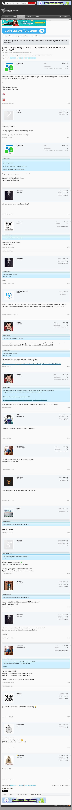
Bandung (66, 419)
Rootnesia (19, 540)
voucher (50, 55)
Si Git (18, 415)
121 (26, 58)
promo (44, 55)
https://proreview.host (63, 450)
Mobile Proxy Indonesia (63, 327)
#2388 (68, 366)
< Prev (11, 58)
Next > (34, 58)
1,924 (67, 695)
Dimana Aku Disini (64, 226)
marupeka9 (19, 477)
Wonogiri (66, 545)
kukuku (24, 52)
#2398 (68, 716)
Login (59, 16)
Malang (66, 698)
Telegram (36, 16)
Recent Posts (27, 19)
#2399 (68, 747)
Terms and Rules (59, 807)
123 (31, 58)
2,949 (67, 416)
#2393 (68, 532)
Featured (13, 16)
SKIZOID (18, 581)
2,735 (67, 323)
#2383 (68, 183)
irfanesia (18, 693)
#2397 (68, 682)
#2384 (68, 214)
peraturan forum (38, 41)
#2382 (68, 137)
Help (60, 805)
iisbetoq (18, 322)
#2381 (68, 103)
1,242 (67, 583)
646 (67, 726)
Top (67, 805)
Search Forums (7, 19)
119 (22, 58)
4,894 (67, 447)
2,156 (67, 192)
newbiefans (19, 190)
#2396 (68, 638)
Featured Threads (17, 19)
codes (12, 55)
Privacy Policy (67, 807)
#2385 (68, 247)
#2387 (68, 314)
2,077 (67, 223)
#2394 (68, 573)
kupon (39, 55)
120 (24, 58)
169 (67, 478)
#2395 (68, 606)
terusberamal (20, 724)
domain (29, 55)
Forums (21, 16)
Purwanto (4, 779)
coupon (17, 55)
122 (28, 58)
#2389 (68, 407)
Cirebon (66, 760)
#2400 (68, 779)
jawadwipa (66, 586)
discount (23, 55)
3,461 (67, 541)
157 (67, 509)
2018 (7, 55)
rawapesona (19, 446)
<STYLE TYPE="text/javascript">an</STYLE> (58, 68)
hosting (34, 55)
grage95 (18, 508)
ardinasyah (19, 222)
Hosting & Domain (13, 52)
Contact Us (55, 805)
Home (6, 16)
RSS (69, 805)
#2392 (68, 500)
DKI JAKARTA (65, 195)
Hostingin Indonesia (22, 291)
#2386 (68, 283)
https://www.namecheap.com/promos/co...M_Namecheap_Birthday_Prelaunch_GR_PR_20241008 (31, 364)
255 (67, 64)
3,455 (67, 112)
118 (19, 58)
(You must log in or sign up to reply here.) (60, 785)
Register (65, 16)
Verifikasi (28, 16)
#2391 (68, 469)
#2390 (68, 438)
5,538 (67, 757)
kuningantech (20, 63)
